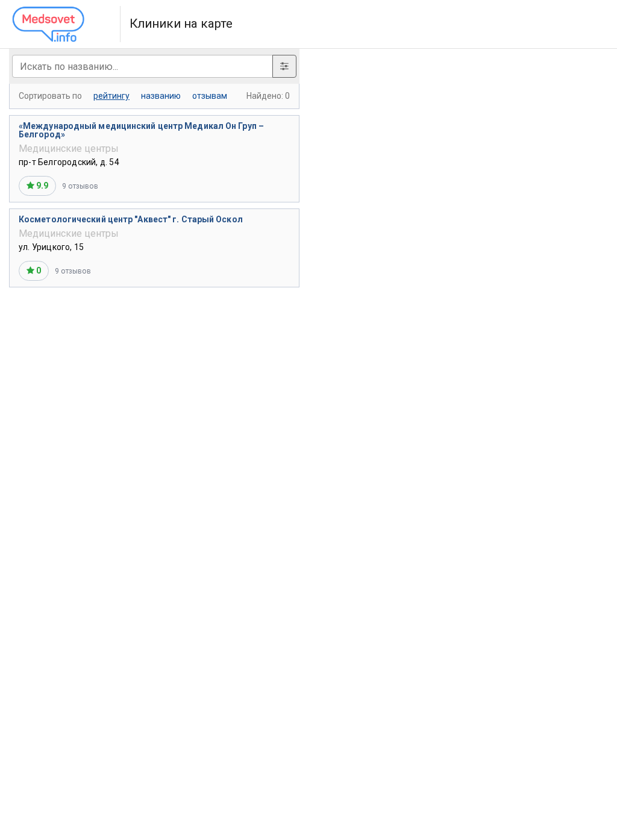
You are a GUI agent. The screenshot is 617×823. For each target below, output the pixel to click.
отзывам (209, 96)
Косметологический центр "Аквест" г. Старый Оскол (131, 219)
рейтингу (111, 96)
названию (161, 96)
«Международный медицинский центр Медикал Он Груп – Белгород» (141, 130)
